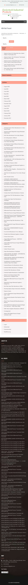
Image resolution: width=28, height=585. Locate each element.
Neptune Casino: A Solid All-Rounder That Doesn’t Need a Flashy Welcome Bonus (13, 61)
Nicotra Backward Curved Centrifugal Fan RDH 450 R (12, 412)
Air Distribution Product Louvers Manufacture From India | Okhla (13, 152)
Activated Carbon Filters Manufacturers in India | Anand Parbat (14, 128)
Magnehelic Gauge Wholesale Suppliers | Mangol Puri (13, 283)
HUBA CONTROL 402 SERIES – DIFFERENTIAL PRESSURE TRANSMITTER (14, 254)
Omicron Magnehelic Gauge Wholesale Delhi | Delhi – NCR (14, 294)
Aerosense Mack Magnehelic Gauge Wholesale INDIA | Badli (14, 132)
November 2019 (7, 103)
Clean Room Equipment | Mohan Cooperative (14, 186)
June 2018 (6, 108)
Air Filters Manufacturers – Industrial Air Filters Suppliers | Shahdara (14, 156)
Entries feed (6, 326)
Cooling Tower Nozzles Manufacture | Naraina (14, 192)
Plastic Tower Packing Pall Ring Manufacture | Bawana (14, 302)
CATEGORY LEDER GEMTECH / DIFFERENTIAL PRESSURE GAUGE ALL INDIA (14, 183)
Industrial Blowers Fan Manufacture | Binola (13, 265)
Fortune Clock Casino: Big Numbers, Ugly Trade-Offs (12, 547)
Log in (5, 324)
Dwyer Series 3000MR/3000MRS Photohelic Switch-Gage (13, 228)
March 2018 (6, 110)
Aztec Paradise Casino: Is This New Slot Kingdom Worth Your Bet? (12, 65)
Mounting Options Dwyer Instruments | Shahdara (14, 288)
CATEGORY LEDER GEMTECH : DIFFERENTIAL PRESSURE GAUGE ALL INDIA (14, 180)
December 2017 (7, 118)
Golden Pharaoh (7, 246)
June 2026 (6, 91)
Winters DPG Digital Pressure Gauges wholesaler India (12, 314)
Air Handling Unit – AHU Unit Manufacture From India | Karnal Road (14, 160)
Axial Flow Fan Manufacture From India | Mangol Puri (14, 173)
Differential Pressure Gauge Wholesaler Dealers (14, 212)
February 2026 (7, 101)
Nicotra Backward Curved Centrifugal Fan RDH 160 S (12, 520)
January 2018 (7, 115)
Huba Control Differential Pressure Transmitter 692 (12, 513)
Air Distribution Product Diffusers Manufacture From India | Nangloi (14, 144)
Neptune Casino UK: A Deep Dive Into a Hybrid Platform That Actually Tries (14, 54)
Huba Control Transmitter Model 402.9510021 (11, 364)
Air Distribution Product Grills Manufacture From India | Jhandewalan (14, 148)
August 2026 (7, 86)
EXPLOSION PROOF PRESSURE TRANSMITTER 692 (13, 492)
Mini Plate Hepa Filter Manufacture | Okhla (13, 286)
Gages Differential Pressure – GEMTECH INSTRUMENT (13, 239)
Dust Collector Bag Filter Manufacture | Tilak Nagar (13, 221)
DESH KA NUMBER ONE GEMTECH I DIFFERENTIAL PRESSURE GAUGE (12, 207)
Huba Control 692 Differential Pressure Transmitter (12, 454)
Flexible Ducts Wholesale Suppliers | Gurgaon (14, 234)
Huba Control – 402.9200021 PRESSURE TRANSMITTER (13, 363)
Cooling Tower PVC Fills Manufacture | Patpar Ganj (14, 196)
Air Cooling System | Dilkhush (10, 137)
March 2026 (6, 98)
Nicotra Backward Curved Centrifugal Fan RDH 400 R (12, 445)
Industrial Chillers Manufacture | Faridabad (13, 267)
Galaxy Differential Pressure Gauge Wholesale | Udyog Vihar (14, 243)
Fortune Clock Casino (8, 236)
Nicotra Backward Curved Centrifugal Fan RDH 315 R (12, 443)
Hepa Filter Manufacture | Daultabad (12, 251)
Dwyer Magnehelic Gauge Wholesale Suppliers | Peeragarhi (14, 225)
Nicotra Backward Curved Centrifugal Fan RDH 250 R (12, 447)
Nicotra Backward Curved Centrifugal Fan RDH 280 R (12, 441)
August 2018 (7, 106)
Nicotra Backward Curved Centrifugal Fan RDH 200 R (12, 522)
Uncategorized (7, 311)
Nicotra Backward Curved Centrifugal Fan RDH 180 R (13, 518)
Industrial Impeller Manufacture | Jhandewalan (14, 272)
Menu (3, 21)
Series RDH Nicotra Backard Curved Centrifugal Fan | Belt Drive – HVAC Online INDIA (14, 305)
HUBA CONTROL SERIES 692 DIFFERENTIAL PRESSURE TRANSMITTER (14, 258)
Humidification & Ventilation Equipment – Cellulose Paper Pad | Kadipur (12, 262)
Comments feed (7, 329)
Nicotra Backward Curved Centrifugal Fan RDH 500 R (12, 414)
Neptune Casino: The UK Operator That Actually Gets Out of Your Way (14, 58)
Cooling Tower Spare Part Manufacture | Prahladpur (12, 200)
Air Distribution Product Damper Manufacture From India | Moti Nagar (13, 141)
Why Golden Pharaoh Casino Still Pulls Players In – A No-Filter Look (14, 69)
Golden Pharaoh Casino (9, 249)
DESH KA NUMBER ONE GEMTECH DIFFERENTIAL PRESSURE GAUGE (12, 203)
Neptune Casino (7, 291)
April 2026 (6, 96)
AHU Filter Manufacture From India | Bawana (14, 135)
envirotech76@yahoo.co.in (11, 4)
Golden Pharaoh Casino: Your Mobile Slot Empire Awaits (13, 542)
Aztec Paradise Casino (9, 176)
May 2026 (6, 93)
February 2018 (7, 113)
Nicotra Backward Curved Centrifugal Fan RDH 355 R (12, 524)
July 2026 (6, 89)
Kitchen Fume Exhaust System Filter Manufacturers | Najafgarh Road (12, 275)
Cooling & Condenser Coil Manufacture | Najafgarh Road (12, 190)
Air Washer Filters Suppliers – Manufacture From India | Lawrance (14, 170)
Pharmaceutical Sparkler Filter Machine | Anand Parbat (14, 298)
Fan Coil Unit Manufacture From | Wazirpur (13, 231)
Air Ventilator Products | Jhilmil (10, 162)
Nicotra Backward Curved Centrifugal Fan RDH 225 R (12, 449)
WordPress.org (7, 331)
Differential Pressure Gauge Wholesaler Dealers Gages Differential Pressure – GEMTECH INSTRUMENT (14, 217)
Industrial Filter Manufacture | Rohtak (12, 270)
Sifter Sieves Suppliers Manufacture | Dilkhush (14, 308)
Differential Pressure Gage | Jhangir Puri (13, 210)
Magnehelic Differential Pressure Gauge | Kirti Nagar (14, 279)
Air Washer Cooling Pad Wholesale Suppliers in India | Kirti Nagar (14, 166)
